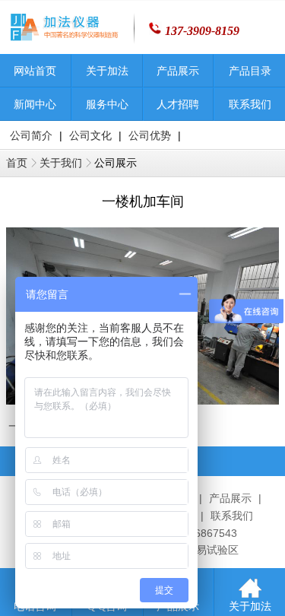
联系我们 (232, 516)
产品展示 (230, 498)
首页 (16, 163)
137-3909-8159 (202, 30)
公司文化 (90, 135)
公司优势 (149, 135)
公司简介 (31, 135)
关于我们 (61, 163)
